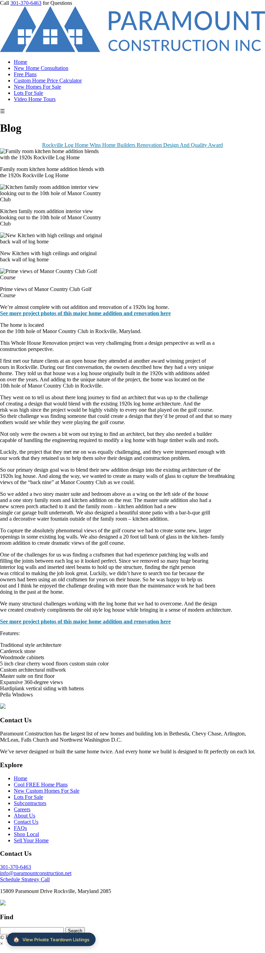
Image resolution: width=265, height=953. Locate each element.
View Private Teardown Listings (51, 939)
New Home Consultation (41, 68)
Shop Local (26, 834)
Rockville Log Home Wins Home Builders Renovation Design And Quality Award (132, 145)
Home (20, 62)
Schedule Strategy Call (25, 879)
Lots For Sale (28, 93)
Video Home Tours (35, 99)
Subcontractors (30, 803)
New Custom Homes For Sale (46, 791)
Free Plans (25, 74)
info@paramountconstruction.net (35, 873)
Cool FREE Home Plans (41, 785)
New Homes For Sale (37, 87)
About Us (24, 816)
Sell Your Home (31, 840)
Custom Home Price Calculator (48, 80)
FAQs (20, 828)
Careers (22, 809)
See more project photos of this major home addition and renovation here (85, 313)
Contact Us (26, 822)
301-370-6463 (25, 3)
